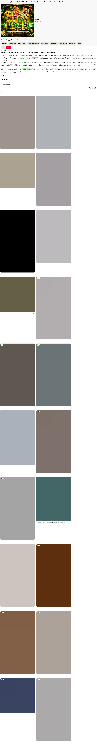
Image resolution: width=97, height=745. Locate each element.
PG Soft (79, 43)
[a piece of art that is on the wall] (17, 241)
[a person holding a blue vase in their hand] (53, 375)
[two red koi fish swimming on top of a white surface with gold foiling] (17, 575)
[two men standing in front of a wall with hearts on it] (17, 642)
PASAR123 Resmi (63, 43)
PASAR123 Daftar (12, 43)
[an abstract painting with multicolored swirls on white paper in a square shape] (53, 236)
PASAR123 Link (44, 43)
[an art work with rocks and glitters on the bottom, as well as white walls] (17, 122)
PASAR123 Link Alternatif (33, 43)
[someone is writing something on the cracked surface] (17, 375)
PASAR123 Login (22, 43)
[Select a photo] (95, 88)
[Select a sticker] (92, 88)
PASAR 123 (21, 62)
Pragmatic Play (72, 43)
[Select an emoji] (90, 88)
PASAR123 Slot (53, 43)
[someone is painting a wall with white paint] (53, 709)
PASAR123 (4, 43)
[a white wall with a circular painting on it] (53, 179)
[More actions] (33, 150)
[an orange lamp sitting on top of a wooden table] (53, 575)
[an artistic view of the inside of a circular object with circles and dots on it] (17, 170)
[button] (8, 47)
